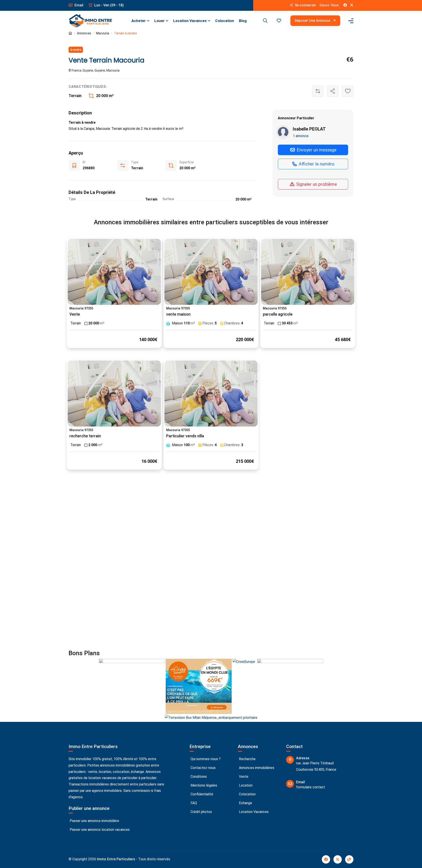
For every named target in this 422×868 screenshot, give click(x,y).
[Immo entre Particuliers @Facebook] (345, 5)
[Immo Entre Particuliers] (91, 21)
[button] (279, 21)
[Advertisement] (211, 522)
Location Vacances (190, 20)
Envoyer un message (316, 149)
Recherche (247, 759)
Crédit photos (201, 812)
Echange (245, 803)
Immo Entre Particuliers (116, 859)
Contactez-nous (203, 768)
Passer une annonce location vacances (99, 830)
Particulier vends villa (185, 436)
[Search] (264, 21)
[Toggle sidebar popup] (350, 20)
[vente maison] (211, 272)
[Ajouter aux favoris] (347, 91)
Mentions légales (203, 785)
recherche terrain (85, 436)
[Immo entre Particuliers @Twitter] (351, 5)
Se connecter (305, 5)
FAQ (193, 803)
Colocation (224, 20)
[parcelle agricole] (307, 272)
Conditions (198, 776)
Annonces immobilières (256, 768)
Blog (243, 20)
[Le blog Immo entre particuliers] (349, 859)
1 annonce (301, 136)
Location (245, 785)
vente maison (178, 314)
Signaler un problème (316, 184)
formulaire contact (310, 787)
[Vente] (114, 272)
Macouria (102, 33)
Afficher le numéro (316, 163)
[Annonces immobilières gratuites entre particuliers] (70, 33)
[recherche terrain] (114, 393)
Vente (74, 314)
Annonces (84, 33)
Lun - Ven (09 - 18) (108, 5)
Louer (159, 20)
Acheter (138, 20)
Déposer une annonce (313, 20)
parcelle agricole (278, 314)
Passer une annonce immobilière (94, 821)
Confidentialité (201, 794)
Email (78, 5)
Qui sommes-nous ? (205, 759)
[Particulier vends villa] (211, 393)
